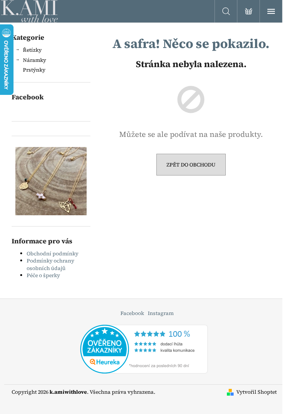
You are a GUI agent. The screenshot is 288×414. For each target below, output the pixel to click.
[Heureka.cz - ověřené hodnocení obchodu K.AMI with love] (144, 348)
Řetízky (32, 50)
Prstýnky (34, 70)
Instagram (161, 313)
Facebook (132, 313)
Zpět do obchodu (191, 164)
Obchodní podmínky (52, 253)
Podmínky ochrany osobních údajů (50, 264)
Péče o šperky (43, 275)
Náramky (34, 60)
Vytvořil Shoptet (256, 392)
